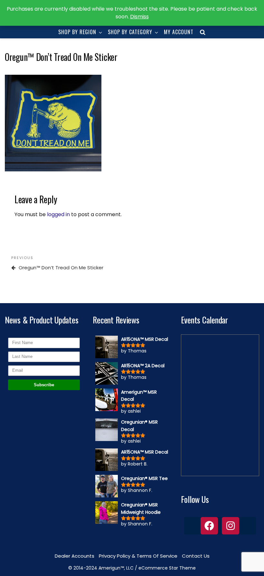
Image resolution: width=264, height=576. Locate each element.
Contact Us (196, 555)
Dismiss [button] (139, 16)
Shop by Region (77, 32)
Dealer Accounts (74, 555)
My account (178, 32)
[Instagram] (230, 525)
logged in (58, 214)
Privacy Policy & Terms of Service (138, 555)
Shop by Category (130, 32)
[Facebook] (209, 525)
